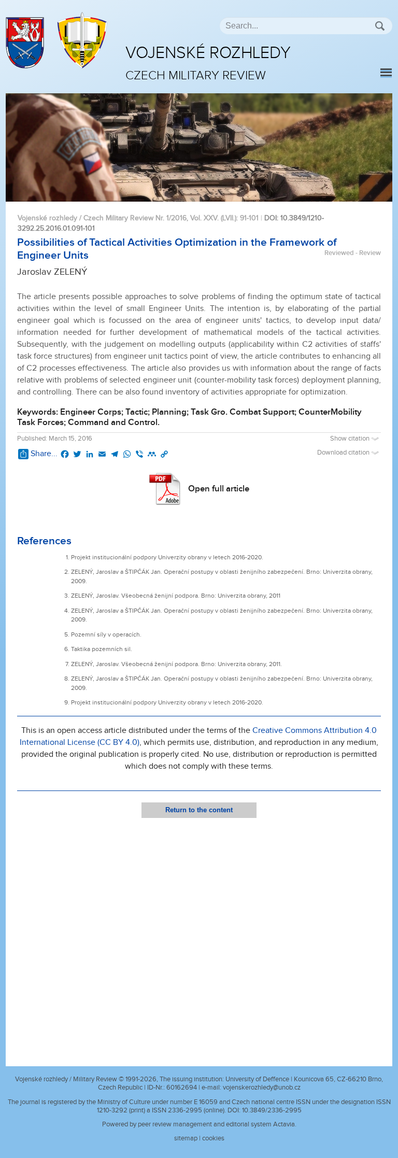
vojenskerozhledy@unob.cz (262, 1087)
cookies (213, 1138)
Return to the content (199, 810)
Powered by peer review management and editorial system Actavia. (199, 1124)
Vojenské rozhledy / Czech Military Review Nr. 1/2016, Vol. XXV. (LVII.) (127, 218)
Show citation (350, 439)
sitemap (185, 1138)
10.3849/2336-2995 (272, 1110)
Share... (44, 454)
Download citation (344, 453)
